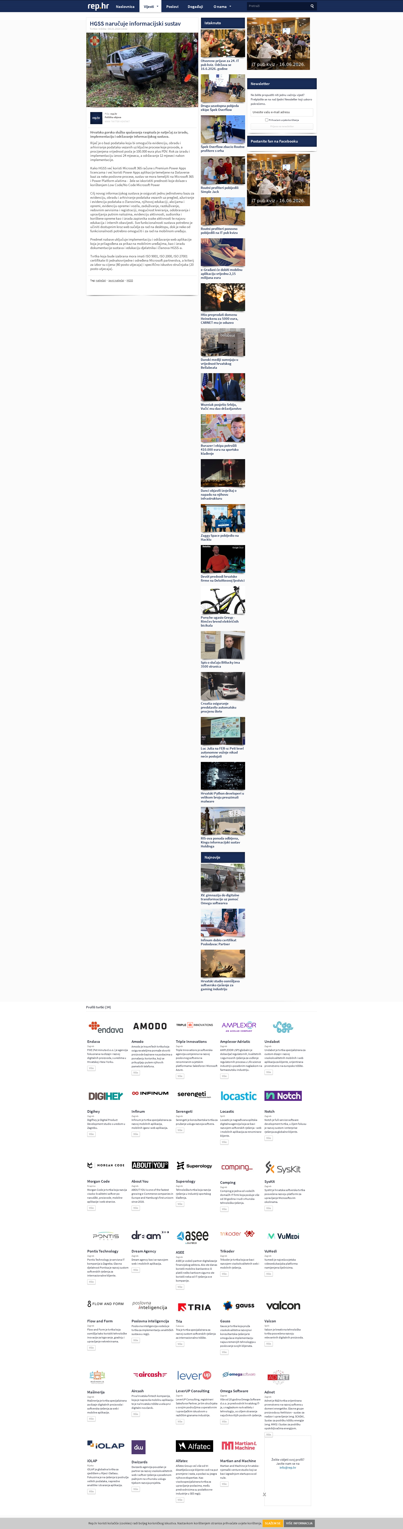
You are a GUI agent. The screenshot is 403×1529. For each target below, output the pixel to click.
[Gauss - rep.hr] (238, 1310)
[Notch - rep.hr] (283, 1100)
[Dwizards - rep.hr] (139, 1453)
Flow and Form (100, 1321)
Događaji (195, 6)
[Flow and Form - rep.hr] (106, 1306)
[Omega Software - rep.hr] (238, 1378)
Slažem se (273, 1523)
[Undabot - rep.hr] (283, 1032)
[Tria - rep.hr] (194, 1312)
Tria (179, 1321)
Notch (269, 1111)
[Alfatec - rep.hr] (194, 1451)
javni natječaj (116, 280)
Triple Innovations (191, 1041)
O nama (218, 7)
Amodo (137, 1041)
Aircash (138, 1391)
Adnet (269, 1392)
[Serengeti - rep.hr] (194, 1098)
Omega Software (234, 1391)
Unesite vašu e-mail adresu (271, 112)
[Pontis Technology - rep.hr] (106, 1241)
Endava (93, 1041)
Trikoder (227, 1251)
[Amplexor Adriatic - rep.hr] (238, 1031)
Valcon (270, 1321)
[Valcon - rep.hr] (283, 1309)
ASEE (180, 1252)
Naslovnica (125, 6)
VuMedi (270, 1251)
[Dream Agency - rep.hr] (150, 1238)
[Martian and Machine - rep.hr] (238, 1450)
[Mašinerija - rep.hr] (97, 1383)
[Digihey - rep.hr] (106, 1100)
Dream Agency (144, 1251)
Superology (185, 1181)
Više (91, 1068)
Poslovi (172, 6)
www (107, 121)
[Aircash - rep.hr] (150, 1378)
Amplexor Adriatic (235, 1041)
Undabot (272, 1041)
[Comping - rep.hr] (237, 1174)
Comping (228, 1182)
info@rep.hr (288, 1467)
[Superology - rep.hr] (194, 1169)
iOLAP (92, 1461)
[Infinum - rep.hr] (150, 1095)
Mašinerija (96, 1392)
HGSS (130, 280)
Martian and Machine (238, 1461)
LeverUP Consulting (192, 1391)
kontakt (125, 121)
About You (140, 1181)
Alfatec (182, 1461)
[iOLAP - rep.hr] (106, 1448)
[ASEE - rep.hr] (193, 1244)
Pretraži (254, 6)
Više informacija (299, 1523)
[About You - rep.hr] (150, 1169)
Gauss (225, 1321)
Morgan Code (98, 1181)
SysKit (269, 1181)
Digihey (93, 1111)
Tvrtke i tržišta (98, 29)
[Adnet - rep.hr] (278, 1383)
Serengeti (184, 1111)
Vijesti (146, 7)
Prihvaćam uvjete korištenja (284, 120)
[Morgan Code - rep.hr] (106, 1169)
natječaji (101, 280)
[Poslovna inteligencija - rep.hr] (150, 1310)
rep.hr (98, 7)
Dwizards (139, 1462)
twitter (115, 121)
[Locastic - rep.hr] (238, 1100)
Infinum (138, 1111)
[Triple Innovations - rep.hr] (194, 1028)
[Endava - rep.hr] (106, 1033)
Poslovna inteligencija (150, 1321)
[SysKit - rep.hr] (283, 1173)
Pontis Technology (102, 1251)
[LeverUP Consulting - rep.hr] (194, 1379)
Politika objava (113, 117)
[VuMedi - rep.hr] (283, 1241)
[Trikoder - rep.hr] (237, 1236)
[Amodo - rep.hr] (150, 1030)
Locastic (227, 1111)
